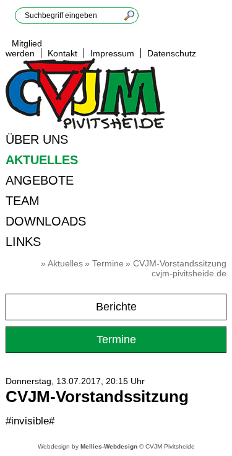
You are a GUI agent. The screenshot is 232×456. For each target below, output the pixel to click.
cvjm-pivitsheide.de (189, 273)
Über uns (37, 139)
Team (23, 201)
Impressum (112, 53)
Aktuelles (42, 160)
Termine (108, 263)
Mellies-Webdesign (108, 446)
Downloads (46, 221)
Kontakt (62, 53)
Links (23, 241)
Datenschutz (171, 53)
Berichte (116, 306)
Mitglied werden (24, 48)
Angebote (40, 180)
